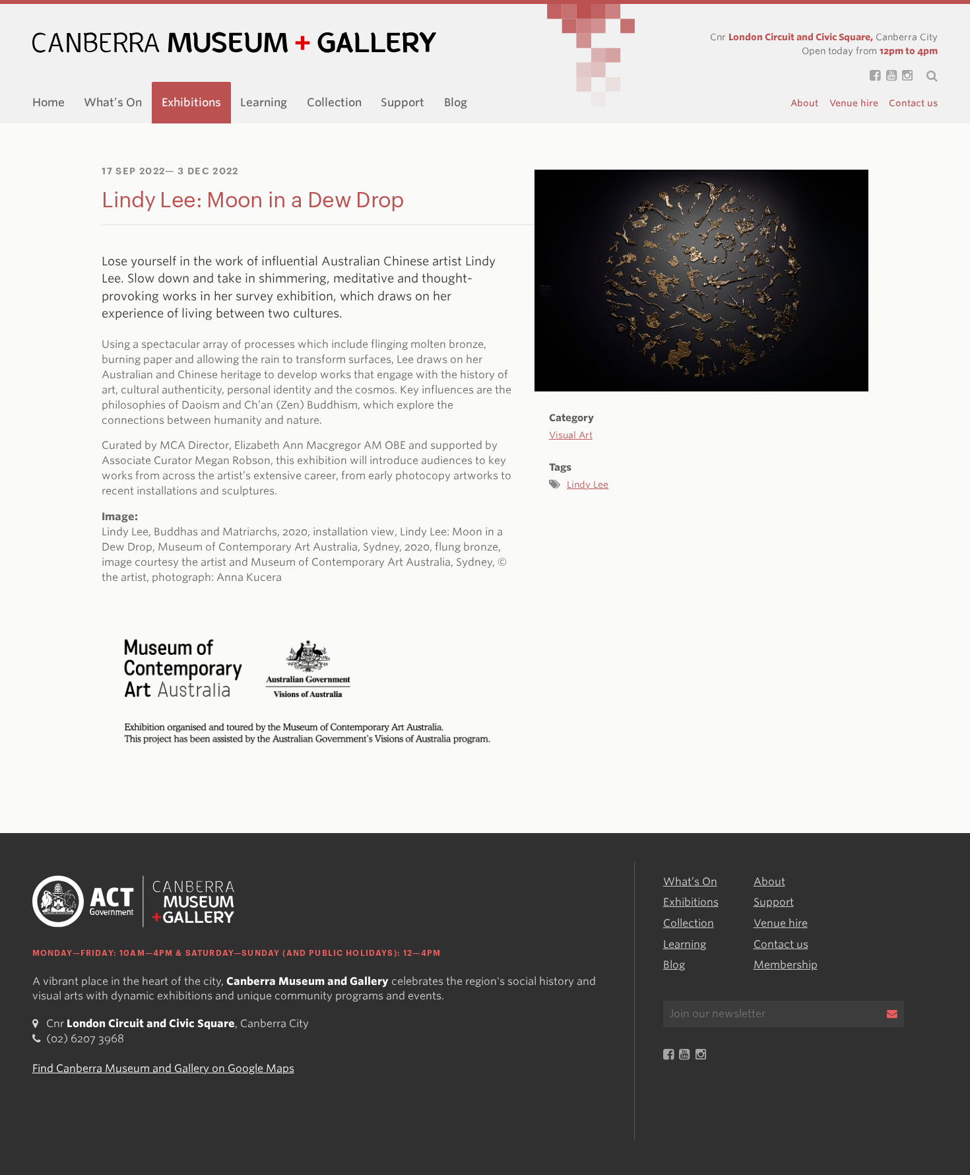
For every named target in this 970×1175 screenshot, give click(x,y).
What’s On (113, 102)
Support (402, 102)
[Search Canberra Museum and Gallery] (925, 76)
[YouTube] (888, 76)
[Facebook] (872, 76)
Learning (263, 102)
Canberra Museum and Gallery (234, 42)
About (804, 103)
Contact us (913, 103)
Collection (334, 102)
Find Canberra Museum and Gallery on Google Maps (163, 1068)
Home (48, 102)
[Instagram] (905, 76)
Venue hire (853, 103)
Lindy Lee (587, 484)
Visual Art (571, 435)
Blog (455, 102)
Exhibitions (191, 102)
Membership (786, 964)
